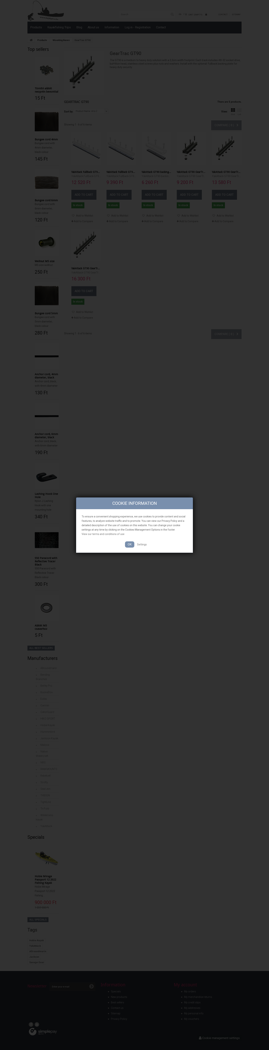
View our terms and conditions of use (103, 534)
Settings (142, 544)
